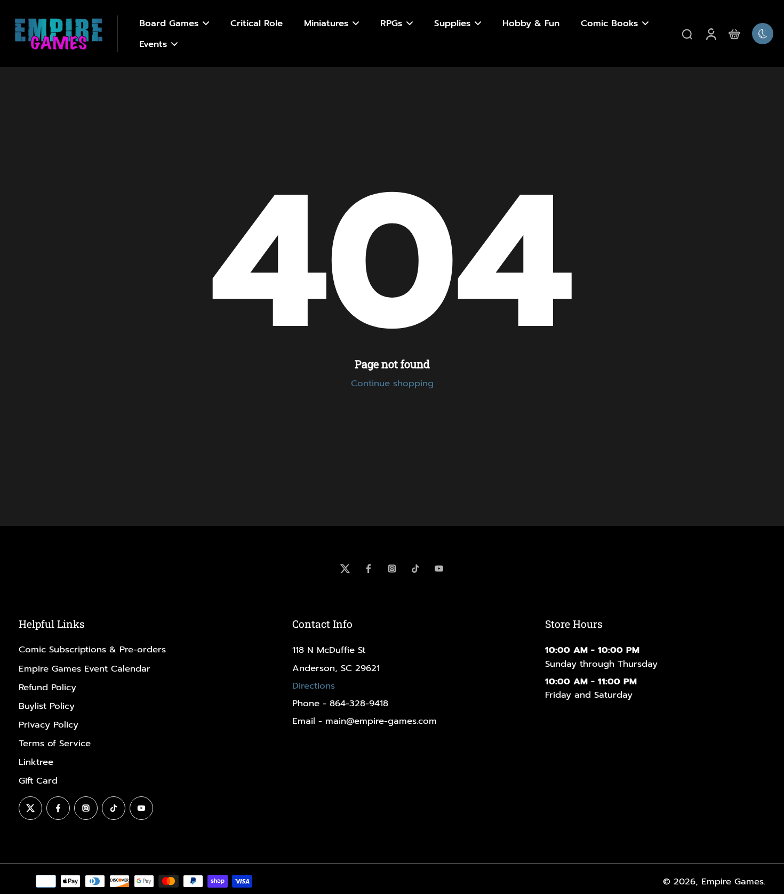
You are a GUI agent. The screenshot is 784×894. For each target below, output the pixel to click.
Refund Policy (47, 687)
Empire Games (732, 881)
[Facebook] (368, 568)
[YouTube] (439, 568)
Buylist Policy (47, 706)
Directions (313, 685)
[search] (687, 33)
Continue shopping (392, 383)
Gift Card (38, 781)
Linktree (36, 762)
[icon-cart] (734, 33)
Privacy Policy (48, 725)
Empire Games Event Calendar (84, 668)
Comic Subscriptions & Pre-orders (92, 649)
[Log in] (710, 33)
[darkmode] (762, 33)
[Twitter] (345, 568)
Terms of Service (55, 743)
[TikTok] (415, 568)
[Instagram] (392, 568)
